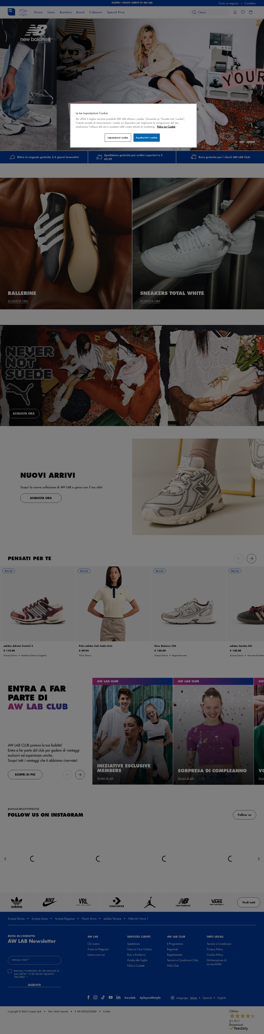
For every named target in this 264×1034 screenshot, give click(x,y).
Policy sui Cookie (166, 126)
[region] (133, 125)
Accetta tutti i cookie (146, 137)
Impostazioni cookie (118, 137)
